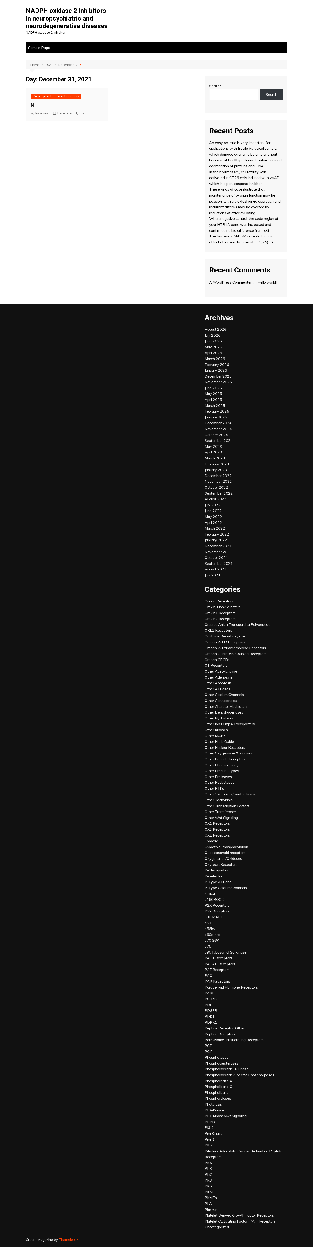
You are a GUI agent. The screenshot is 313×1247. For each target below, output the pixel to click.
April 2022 (213, 522)
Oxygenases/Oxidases (223, 858)
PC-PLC (211, 999)
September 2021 (219, 563)
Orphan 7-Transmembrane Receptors (235, 648)
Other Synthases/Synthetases (230, 794)
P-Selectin (213, 876)
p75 (208, 946)
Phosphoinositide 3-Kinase (227, 1069)
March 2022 (215, 528)
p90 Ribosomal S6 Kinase (226, 952)
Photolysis (213, 1104)
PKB (208, 1168)
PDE (208, 1004)
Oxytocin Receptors (221, 864)
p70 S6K (212, 940)
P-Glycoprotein (217, 870)
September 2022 (219, 493)
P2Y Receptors (217, 911)
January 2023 (216, 469)
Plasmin (211, 1209)
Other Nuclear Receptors (225, 747)
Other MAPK (215, 735)
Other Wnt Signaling (221, 817)
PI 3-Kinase (214, 1110)
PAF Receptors (217, 969)
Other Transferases (221, 811)
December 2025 (218, 376)
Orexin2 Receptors (220, 618)
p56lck (210, 928)
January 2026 (216, 370)
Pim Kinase (214, 1133)
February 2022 (217, 534)
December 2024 (218, 423)
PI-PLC (211, 1121)
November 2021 (218, 551)
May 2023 (213, 446)
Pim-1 (210, 1139)
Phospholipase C (218, 1086)
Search (215, 86)
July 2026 (212, 335)
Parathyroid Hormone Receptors (56, 96)
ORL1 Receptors (218, 630)
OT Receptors (216, 665)
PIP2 (209, 1145)
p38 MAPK (214, 917)
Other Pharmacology (222, 765)
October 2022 (216, 487)
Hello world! (267, 282)
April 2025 (213, 399)
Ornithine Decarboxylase (225, 636)
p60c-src (212, 934)
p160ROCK (214, 899)
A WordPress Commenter (230, 282)
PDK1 (209, 1016)
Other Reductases (219, 782)
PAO (208, 975)
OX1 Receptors (217, 823)
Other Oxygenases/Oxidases (228, 753)
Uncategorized (217, 1227)
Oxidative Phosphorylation (226, 847)
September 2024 (219, 440)
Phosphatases (216, 1057)
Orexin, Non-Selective (223, 607)
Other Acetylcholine (221, 671)
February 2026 (217, 364)
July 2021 (212, 575)
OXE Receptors (217, 835)
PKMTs (211, 1197)
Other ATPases (217, 689)
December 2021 (218, 546)
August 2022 (215, 499)
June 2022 (213, 510)
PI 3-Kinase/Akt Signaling (226, 1116)
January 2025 (216, 417)
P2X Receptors (217, 905)
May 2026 (213, 347)
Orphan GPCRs (217, 659)
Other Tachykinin (219, 800)
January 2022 (216, 540)
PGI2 (209, 1051)
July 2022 (212, 505)
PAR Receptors (217, 981)
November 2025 (218, 382)
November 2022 (218, 481)
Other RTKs (214, 788)
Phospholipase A (218, 1081)
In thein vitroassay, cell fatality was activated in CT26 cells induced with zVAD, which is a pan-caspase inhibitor (244, 178)
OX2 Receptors (217, 829)
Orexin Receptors (219, 601)
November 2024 (218, 428)
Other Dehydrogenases (224, 712)
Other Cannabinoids (221, 700)
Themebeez (68, 1239)
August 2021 (215, 569)
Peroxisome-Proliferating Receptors (234, 1039)
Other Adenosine (219, 677)
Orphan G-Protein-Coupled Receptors (235, 653)
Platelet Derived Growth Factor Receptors (239, 1215)
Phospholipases (218, 1092)
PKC (208, 1174)
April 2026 (213, 352)
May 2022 (213, 516)
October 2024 (216, 434)
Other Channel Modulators (226, 706)
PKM (209, 1192)
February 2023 (217, 464)
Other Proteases (218, 776)
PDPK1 (211, 1022)
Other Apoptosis (218, 683)
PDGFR (211, 1010)
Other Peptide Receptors (225, 759)
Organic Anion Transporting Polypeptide (237, 624)
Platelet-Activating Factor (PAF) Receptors (240, 1221)
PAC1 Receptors (218, 958)
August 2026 (215, 329)
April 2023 (213, 452)
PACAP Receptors (220, 964)
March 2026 (215, 358)
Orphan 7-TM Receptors (225, 642)
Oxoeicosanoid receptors (225, 852)
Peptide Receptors (220, 1034)
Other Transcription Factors (227, 806)
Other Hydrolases (219, 718)
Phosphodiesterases (221, 1063)
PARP (210, 993)
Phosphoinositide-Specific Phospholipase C (240, 1075)
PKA (208, 1162)
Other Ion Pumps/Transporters (230, 724)
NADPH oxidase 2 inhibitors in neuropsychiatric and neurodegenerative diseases (67, 18)
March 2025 (215, 405)
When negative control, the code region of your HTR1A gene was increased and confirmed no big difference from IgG (243, 224)
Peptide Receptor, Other (224, 1028)
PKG (208, 1186)
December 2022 (218, 475)
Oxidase (211, 841)
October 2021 (216, 557)
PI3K (209, 1127)
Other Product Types (222, 770)
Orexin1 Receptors (220, 612)
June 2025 (213, 388)
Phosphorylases (218, 1098)
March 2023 (215, 458)
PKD (208, 1180)
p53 (208, 923)
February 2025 (217, 411)
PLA (208, 1203)
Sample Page (39, 47)
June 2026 (213, 341)
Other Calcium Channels (224, 694)
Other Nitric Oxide (219, 741)
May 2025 (213, 393)
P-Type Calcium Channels (226, 887)
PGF (208, 1045)
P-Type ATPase (218, 881)
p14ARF (212, 893)
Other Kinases (216, 729)
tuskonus (42, 113)
